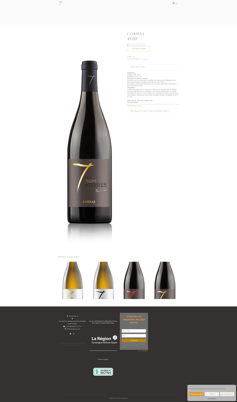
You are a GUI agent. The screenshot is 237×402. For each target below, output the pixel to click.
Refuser (212, 394)
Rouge (144, 59)
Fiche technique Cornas (134, 106)
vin (148, 59)
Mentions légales (212, 398)
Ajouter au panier (139, 49)
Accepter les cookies (196, 394)
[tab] (153, 67)
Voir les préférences (227, 394)
